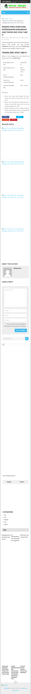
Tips (5, 522)
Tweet (20, 116)
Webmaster (6, 37)
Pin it (14, 119)
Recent (22, 482)
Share (6, 116)
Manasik (6, 519)
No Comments (5, 39)
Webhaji (6, 688)
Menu (4, 12)
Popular (9, 482)
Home (5, 18)
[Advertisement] (15, 498)
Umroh (6, 524)
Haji (10, 18)
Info (5, 517)
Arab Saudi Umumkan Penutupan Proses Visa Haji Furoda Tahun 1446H (14, 2)
